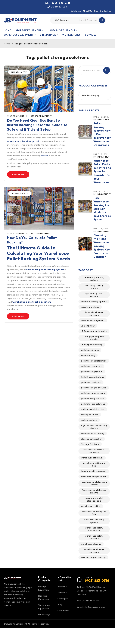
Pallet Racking (88, 355)
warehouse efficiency (92, 457)
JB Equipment (17, 116)
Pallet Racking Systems (92, 377)
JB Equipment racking (92, 344)
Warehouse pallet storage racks (24, 141)
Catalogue (76, 11)
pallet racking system (91, 371)
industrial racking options (94, 301)
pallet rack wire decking (93, 393)
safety (44, 155)
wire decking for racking (93, 557)
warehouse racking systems (94, 521)
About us (62, 586)
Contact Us (105, 11)
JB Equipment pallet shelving (94, 338)
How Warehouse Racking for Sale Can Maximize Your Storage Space (102, 208)
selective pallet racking (92, 433)
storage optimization (91, 439)
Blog (96, 11)
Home (7, 43)
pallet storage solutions (93, 404)
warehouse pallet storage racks (94, 499)
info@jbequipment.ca (95, 606)
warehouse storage (91, 544)
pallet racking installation (93, 360)
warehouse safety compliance (94, 529)
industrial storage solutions (94, 313)
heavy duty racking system (94, 286)
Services (62, 592)
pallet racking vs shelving (93, 387)
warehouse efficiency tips (94, 464)
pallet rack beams (90, 350)
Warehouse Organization (94, 476)
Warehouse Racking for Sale (94, 513)
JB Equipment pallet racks (94, 331)
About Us (87, 11)
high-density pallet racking (94, 294)
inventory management (92, 320)
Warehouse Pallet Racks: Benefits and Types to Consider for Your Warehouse (102, 171)
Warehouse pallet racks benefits (94, 491)
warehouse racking (90, 506)
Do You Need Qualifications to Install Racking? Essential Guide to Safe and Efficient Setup (37, 125)
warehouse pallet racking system (94, 483)
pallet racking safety (91, 366)
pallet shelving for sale (92, 398)
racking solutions (89, 414)
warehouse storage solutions (94, 550)
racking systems (89, 420)
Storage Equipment (41, 116)
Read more (18, 174)
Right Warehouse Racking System (94, 426)
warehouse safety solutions (94, 537)
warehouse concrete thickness (94, 451)
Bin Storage (44, 614)
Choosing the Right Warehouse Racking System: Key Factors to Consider (101, 245)
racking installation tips (93, 409)
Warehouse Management (93, 471)
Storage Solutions (90, 444)
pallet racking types (91, 382)
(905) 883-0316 (61, 2)
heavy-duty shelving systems (94, 278)
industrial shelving (90, 307)
